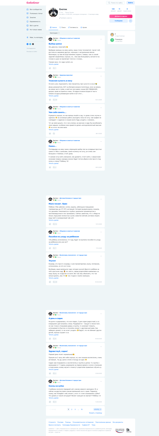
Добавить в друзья (121, 16)
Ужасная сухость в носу (60, 80)
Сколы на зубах (56, 386)
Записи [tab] (54, 27)
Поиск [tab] (63, 27)
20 (56, 99)
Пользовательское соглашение (83, 422)
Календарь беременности (71, 425)
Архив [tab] (85, 27)
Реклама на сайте (32, 51)
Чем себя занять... (57, 112)
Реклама (60, 422)
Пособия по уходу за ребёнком (64, 236)
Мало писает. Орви (58, 203)
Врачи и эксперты (55, 425)
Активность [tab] (74, 27)
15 (82, 409)
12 (56, 224)
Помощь (68, 422)
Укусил (52, 260)
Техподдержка (31, 48)
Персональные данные (103, 422)
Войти (130, 3)
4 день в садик (56, 318)
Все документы (118, 422)
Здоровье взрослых (66, 75)
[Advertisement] (121, 74)
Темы (93, 425)
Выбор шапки (55, 44)
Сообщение (118, 20)
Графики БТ (86, 425)
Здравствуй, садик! (58, 351)
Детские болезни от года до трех (70, 198)
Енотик (55, 38)
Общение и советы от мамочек (70, 38)
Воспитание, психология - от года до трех (73, 255)
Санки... (53, 146)
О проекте (52, 422)
